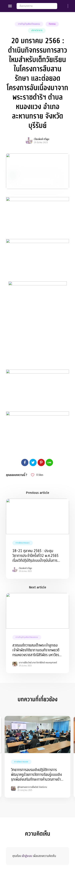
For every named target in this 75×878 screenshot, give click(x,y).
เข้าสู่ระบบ (27, 856)
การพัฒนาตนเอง (23, 542)
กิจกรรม (52, 24)
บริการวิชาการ (36, 30)
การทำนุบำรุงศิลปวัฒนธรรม (29, 24)
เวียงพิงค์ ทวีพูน (41, 139)
